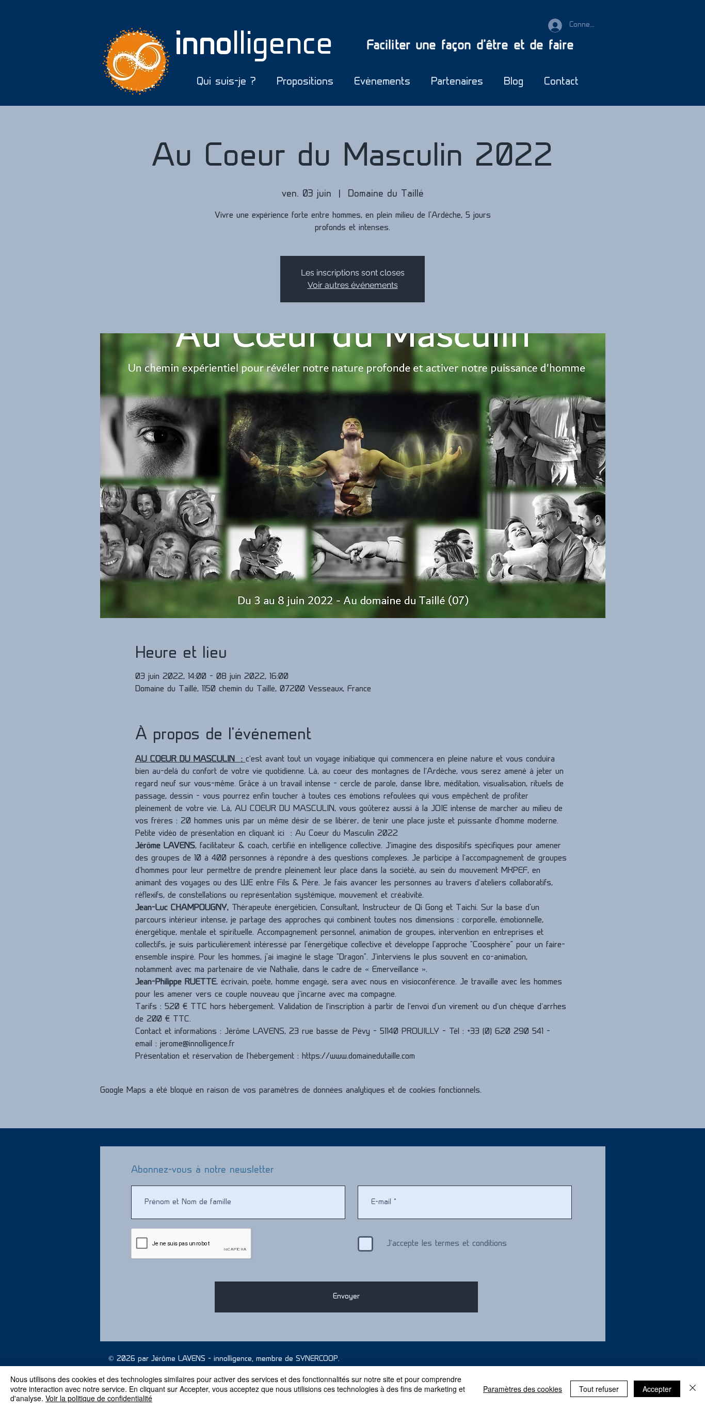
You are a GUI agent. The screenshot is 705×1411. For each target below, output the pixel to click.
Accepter (657, 1389)
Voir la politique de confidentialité (98, 1398)
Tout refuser (599, 1389)
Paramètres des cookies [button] (522, 1389)
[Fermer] (692, 1388)
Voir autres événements (353, 285)
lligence (254, 46)
